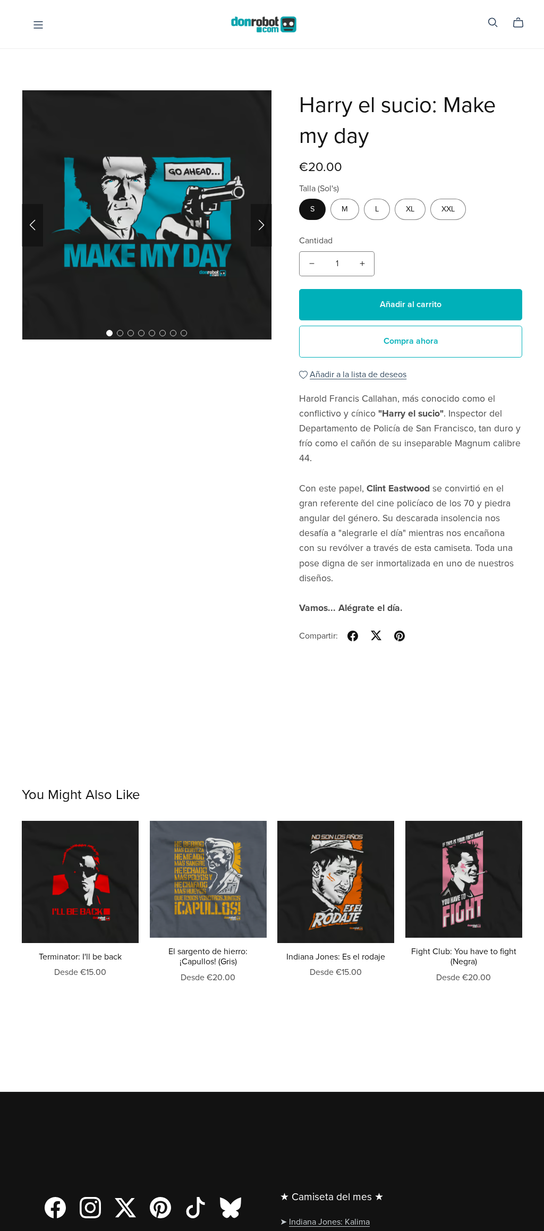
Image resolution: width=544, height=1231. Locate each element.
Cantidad (316, 240)
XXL (448, 209)
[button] (32, 225)
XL (410, 209)
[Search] (493, 23)
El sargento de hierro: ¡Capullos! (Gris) (208, 956)
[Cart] (522, 23)
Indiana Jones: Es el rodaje (335, 957)
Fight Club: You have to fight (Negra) (463, 956)
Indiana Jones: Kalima (329, 1222)
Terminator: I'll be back (80, 957)
